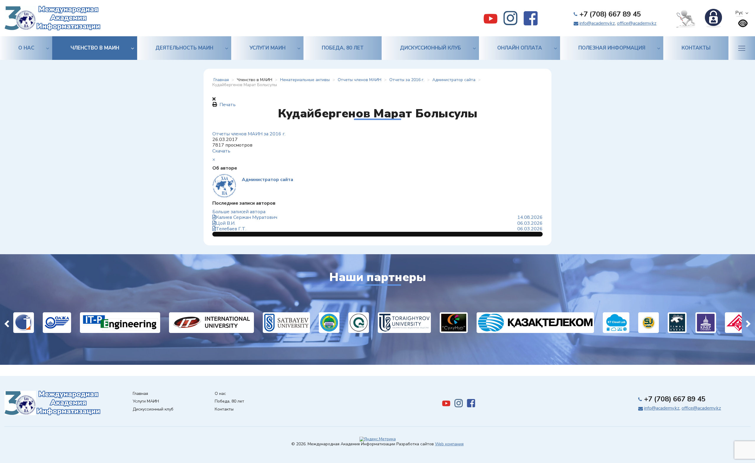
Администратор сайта (267, 179)
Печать (227, 104)
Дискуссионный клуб (430, 48)
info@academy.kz (597, 23)
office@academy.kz (636, 23)
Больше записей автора (238, 211)
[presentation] (6, 322)
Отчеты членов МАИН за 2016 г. (248, 134)
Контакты (696, 48)
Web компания (449, 444)
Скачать (221, 151)
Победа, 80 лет (343, 48)
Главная (140, 393)
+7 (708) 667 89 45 (610, 14)
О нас (26, 48)
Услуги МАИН (267, 48)
